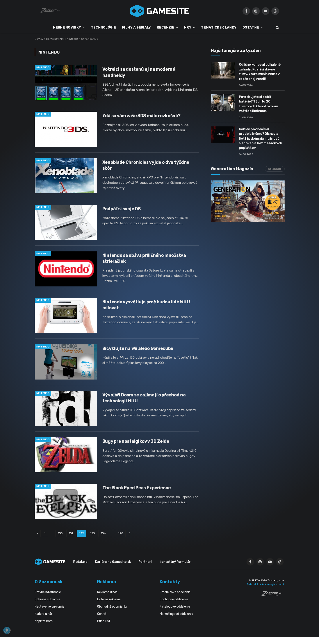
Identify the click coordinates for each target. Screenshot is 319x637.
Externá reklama (109, 599)
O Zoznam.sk (49, 581)
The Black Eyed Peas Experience (136, 487)
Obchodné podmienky (112, 606)
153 (92, 533)
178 (120, 533)
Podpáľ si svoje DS (121, 208)
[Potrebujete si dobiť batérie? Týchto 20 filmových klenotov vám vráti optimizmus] (223, 102)
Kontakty (170, 581)
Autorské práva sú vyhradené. (266, 584)
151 (71, 533)
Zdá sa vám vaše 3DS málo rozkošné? (141, 115)
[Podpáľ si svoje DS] (66, 222)
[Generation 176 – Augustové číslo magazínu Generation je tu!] (248, 201)
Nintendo (72, 38)
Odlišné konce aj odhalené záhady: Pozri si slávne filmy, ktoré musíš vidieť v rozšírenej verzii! (260, 72)
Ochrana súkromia (47, 599)
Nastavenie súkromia (49, 606)
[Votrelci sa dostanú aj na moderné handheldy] (66, 82)
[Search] (277, 27)
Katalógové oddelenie (175, 606)
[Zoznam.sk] (273, 594)
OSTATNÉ (250, 27)
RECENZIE (165, 27)
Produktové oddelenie (175, 592)
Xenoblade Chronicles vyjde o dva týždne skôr (145, 165)
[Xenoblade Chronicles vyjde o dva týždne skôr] (66, 175)
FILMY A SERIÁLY (136, 27)
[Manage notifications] (6, 630)
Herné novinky (55, 38)
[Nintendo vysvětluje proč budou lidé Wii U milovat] (66, 315)
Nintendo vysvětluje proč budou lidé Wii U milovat (146, 304)
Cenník (102, 614)
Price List (103, 621)
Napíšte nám (44, 621)
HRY (187, 27)
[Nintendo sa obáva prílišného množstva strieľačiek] (66, 268)
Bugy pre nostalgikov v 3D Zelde (135, 441)
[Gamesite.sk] (159, 11)
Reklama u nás (107, 592)
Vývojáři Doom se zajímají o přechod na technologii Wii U (144, 397)
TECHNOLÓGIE (103, 27)
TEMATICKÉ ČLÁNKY (218, 27)
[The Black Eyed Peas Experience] (66, 501)
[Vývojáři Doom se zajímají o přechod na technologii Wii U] (66, 408)
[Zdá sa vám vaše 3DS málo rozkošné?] (66, 129)
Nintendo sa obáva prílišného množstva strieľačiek (144, 258)
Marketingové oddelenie (176, 614)
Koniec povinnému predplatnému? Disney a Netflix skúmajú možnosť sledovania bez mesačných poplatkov (260, 138)
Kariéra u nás (44, 614)
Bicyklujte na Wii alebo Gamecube (137, 348)
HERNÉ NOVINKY (67, 27)
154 (103, 533)
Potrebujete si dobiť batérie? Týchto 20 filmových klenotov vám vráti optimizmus (258, 104)
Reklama (106, 581)
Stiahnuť (274, 169)
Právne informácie (48, 592)
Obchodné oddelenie (174, 599)
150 (60, 533)
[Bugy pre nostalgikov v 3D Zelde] (66, 454)
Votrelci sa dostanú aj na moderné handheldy (138, 72)
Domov (39, 38)
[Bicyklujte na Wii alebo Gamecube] (66, 362)
